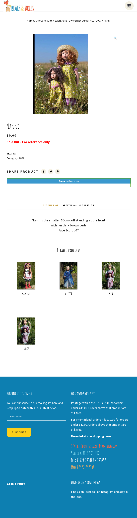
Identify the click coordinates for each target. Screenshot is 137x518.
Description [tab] (51, 205)
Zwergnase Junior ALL (81, 20)
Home (30, 20)
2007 (98, 20)
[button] (115, 37)
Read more (27, 282)
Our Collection (44, 20)
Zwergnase (60, 20)
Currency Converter (68, 181)
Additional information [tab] (78, 205)
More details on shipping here (91, 436)
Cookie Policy (16, 484)
